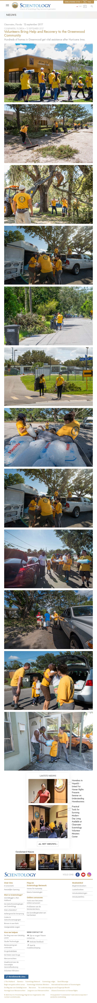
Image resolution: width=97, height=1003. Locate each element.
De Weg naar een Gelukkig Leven (15, 987)
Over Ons (8, 883)
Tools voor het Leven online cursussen (35, 901)
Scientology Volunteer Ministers (38, 984)
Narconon (32, 987)
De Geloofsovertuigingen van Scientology (13, 905)
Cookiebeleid (65, 995)
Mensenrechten (10, 958)
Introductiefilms (78, 897)
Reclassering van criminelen (10, 946)
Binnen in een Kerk (11, 923)
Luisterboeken (77, 889)
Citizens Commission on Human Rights (64, 990)
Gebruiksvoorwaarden (79, 995)
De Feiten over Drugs (12, 955)
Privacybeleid (55, 995)
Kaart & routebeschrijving (33, 946)
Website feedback (36, 942)
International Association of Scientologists (65, 984)
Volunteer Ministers (11, 971)
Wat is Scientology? (13, 895)
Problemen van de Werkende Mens (34, 907)
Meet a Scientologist (34, 892)
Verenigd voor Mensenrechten (14, 990)
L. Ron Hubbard (9, 981)
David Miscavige (62, 981)
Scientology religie (48, 981)
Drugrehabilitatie (10, 951)
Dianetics (20, 981)
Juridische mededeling (58, 997)
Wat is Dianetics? (10, 910)
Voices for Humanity (34, 888)
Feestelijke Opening (11, 889)
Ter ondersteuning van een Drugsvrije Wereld (53, 987)
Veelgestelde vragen (12, 927)
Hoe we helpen (11, 932)
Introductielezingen (79, 893)
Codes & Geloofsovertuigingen (12, 918)
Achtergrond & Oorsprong (14, 913)
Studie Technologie (11, 941)
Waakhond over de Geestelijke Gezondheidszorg (11, 964)
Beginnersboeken (79, 886)
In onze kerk (9, 886)
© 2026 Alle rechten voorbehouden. (24, 996)
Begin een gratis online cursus (14, 984)
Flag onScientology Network (37, 884)
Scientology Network (33, 981)
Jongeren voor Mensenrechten (38, 990)
